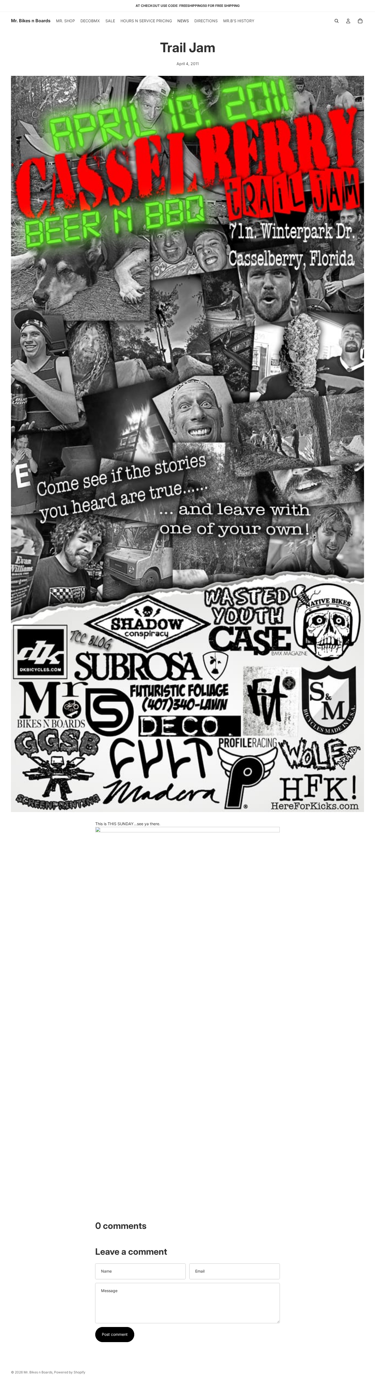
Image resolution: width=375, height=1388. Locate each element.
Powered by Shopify (69, 1372)
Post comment (115, 1334)
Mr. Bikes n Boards (38, 1372)
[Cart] (360, 21)
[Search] (337, 21)
